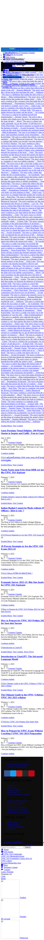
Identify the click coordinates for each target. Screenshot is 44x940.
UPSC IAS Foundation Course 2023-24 (16, 858)
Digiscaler (29, 845)
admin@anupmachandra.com (27, 48)
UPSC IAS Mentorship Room (16, 62)
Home (5, 70)
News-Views (29, 652)
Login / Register (7, 872)
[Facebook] (7, 773)
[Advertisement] (22, 23)
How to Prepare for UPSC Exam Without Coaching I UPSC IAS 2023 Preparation (22, 732)
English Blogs (6, 426)
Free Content (18, 426)
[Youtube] (19, 773)
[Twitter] (13, 773)
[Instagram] (25, 773)
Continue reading (7, 453)
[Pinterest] (31, 773)
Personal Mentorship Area (15, 68)
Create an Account (15, 55)
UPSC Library (6, 861)
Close (3, 876)
